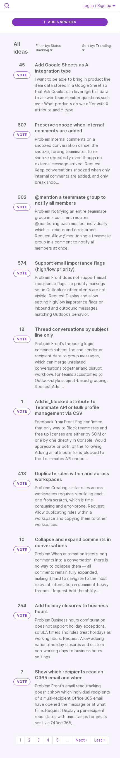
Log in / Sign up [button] (97, 5)
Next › (81, 740)
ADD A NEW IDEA (61, 22)
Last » (99, 740)
